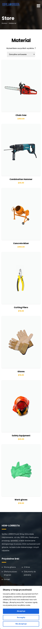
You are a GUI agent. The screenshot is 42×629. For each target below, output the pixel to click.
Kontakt (7, 579)
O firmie (27, 567)
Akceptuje (21, 611)
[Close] (40, 587)
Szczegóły (21, 618)
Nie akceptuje (21, 624)
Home (4, 23)
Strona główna (10, 567)
